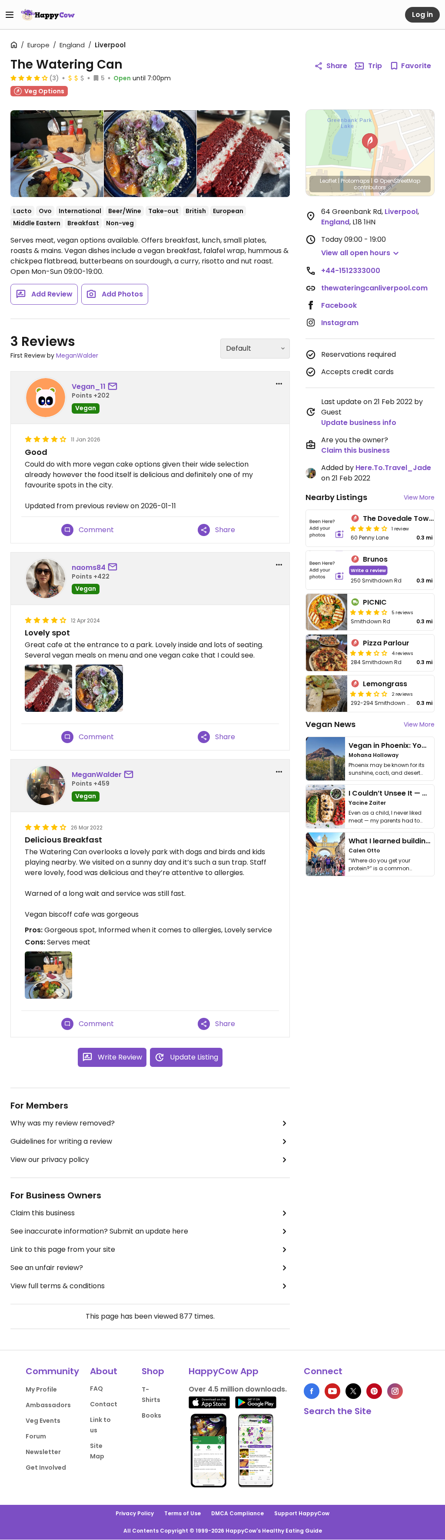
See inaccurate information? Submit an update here (99, 1231)
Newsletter (43, 1452)
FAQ (96, 1388)
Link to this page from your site (62, 1249)
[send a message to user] (114, 387)
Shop (153, 1371)
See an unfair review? (46, 1268)
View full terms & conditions (57, 1286)
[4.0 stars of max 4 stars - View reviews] (29, 78)
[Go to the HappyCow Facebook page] (311, 1391)
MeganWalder (77, 355)
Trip (375, 66)
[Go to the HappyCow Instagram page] (395, 1391)
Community (52, 1371)
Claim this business (42, 1213)
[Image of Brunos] (327, 570)
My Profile (41, 1389)
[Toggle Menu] (9, 14)
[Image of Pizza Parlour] (327, 653)
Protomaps (355, 180)
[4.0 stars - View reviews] (369, 612)
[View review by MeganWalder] (45, 785)
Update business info (358, 423)
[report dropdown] (279, 383)
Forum (36, 1436)
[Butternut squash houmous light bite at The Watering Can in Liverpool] (150, 153)
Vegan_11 (89, 387)
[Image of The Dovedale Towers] (327, 528)
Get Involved (46, 1467)
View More (419, 497)
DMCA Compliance (237, 1513)
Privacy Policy (135, 1513)
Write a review (368, 570)
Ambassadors (48, 1405)
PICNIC (375, 602)
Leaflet (328, 180)
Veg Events (43, 1420)
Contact (103, 1404)
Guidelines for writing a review (61, 1141)
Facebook (339, 305)
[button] (370, 143)
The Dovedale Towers (401, 518)
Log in (422, 15)
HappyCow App (224, 1371)
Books (151, 1415)
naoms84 (89, 568)
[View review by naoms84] (45, 578)
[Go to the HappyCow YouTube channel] (332, 1391)
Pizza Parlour (386, 643)
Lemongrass (385, 684)
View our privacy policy (49, 1160)
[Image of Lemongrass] (327, 693)
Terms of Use (182, 1513)
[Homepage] (48, 15)
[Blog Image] (325, 758)
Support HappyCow (301, 1513)
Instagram (340, 323)
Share (336, 66)
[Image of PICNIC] (327, 612)
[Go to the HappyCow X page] (353, 1391)
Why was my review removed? (62, 1123)
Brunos (375, 559)
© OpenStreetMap (397, 180)
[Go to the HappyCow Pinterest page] (374, 1391)
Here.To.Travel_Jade (393, 468)
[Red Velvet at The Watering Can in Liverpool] (243, 153)
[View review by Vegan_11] (45, 397)
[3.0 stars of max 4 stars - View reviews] (369, 653)
